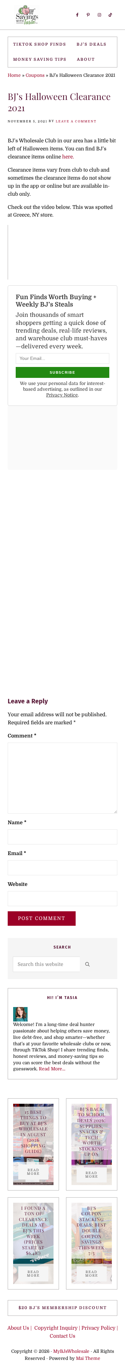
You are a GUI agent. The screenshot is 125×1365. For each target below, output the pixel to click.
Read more (37, 1171)
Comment (22, 736)
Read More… (52, 1068)
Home (14, 75)
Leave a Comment (76, 121)
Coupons (35, 75)
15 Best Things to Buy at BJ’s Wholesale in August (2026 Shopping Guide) (33, 1131)
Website (18, 884)
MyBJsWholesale (71, 1351)
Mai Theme (88, 1358)
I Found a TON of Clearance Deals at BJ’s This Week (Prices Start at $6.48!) (33, 1230)
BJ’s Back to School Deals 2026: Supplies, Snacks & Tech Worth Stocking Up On (91, 1131)
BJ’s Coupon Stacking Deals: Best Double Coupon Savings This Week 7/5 (91, 1230)
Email (17, 853)
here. (67, 157)
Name (17, 822)
